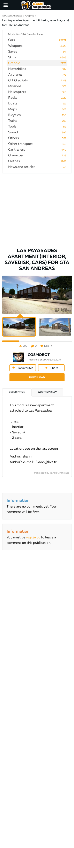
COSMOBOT (39, 355)
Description (17, 392)
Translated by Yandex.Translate (51, 473)
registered (33, 537)
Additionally (47, 392)
